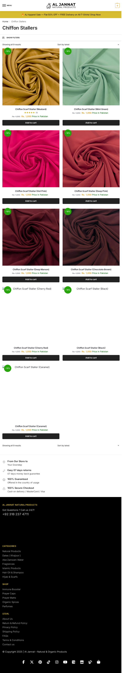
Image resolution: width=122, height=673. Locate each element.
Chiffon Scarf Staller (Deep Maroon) (31, 269)
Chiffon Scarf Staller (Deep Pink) (91, 191)
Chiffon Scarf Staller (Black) (91, 348)
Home (5, 21)
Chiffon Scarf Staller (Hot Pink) (31, 191)
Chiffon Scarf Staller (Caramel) (31, 426)
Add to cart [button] (31, 122)
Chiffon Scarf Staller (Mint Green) (91, 109)
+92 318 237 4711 (15, 514)
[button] (117, 5)
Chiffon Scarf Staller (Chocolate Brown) (91, 269)
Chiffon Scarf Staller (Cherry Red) (31, 348)
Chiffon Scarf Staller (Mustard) (31, 109)
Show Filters (13, 37)
